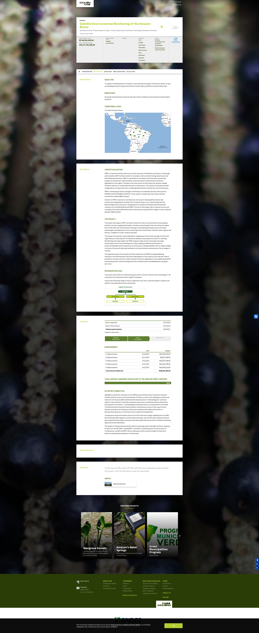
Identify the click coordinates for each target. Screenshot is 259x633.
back (175, 27)
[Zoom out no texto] (257, 568)
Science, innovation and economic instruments (160, 42)
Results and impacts (148, 586)
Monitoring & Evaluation (151, 581)
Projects (165, 586)
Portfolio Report (127, 591)
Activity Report (127, 588)
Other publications (168, 588)
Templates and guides (149, 588)
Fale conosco (84, 581)
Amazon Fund (107, 581)
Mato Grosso (143, 50)
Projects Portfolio (130, 595)
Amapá (141, 42)
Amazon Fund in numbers (150, 583)
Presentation (87, 71)
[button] (179, 535)
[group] (96, 535)
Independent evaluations (150, 593)
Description (98, 71)
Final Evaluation (119, 71)
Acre (140, 40)
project (80, 9)
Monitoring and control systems (160, 49)
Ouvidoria (83, 587)
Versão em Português (175, 2)
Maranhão (142, 47)
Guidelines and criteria (109, 588)
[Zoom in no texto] (257, 564)
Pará (140, 53)
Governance (106, 586)
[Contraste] (257, 560)
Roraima (141, 58)
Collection (130, 71)
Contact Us (167, 593)
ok (173, 625)
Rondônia (142, 55)
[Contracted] (175, 40)
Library (165, 581)
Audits (124, 586)
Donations (126, 583)
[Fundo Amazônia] (119, 3)
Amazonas (142, 45)
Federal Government (110, 42)
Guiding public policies (109, 583)
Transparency (127, 581)
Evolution (108, 71)
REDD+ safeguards (148, 591)
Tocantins (142, 60)
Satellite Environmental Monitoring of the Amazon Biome (107, 9)
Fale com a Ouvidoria (86, 592)
